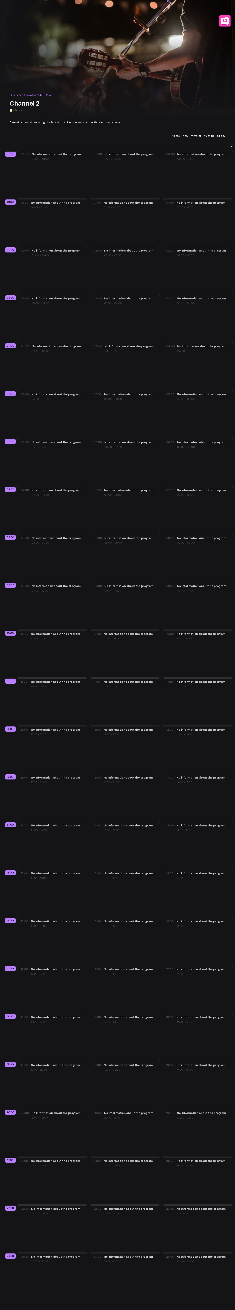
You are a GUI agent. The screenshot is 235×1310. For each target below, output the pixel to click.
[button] (231, 146)
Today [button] (176, 135)
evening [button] (209, 135)
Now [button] (185, 135)
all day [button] (221, 135)
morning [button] (196, 135)
